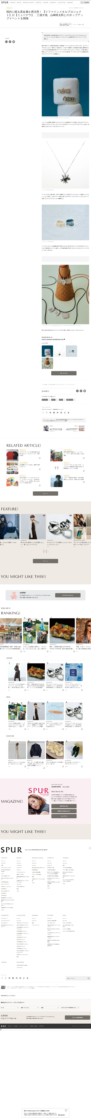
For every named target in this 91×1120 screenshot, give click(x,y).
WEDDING (70, 2)
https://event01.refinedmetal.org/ (53, 339)
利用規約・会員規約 (34, 1026)
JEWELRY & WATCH (28, 2)
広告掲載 (15, 1026)
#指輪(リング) (69, 399)
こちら (33, 988)
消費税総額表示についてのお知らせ (8, 995)
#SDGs (61, 399)
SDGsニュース (52, 419)
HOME (44, 419)
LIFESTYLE (38, 2)
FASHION (12, 2)
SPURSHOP (41, 1026)
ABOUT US (10, 1026)
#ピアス (53, 399)
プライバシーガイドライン (24, 1026)
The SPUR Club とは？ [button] (67, 595)
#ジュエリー (44, 399)
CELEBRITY (53, 2)
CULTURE (45, 2)
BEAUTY (19, 2)
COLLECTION (61, 2)
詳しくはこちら (61, 1115)
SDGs (47, 419)
